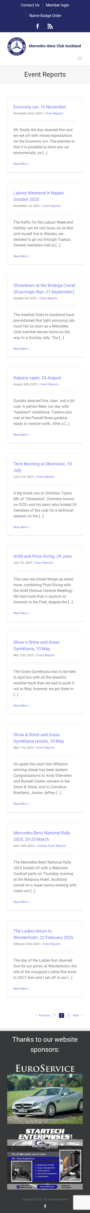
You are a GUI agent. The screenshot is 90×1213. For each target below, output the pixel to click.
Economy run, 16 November (39, 106)
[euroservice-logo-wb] (45, 1065)
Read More (20, 164)
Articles (42, 846)
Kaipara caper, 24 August (37, 377)
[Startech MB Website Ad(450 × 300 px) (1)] (45, 1141)
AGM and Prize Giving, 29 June (42, 556)
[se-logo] (45, 1130)
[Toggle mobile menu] (80, 58)
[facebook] (45, 1206)
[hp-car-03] (45, 1075)
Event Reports (54, 113)
